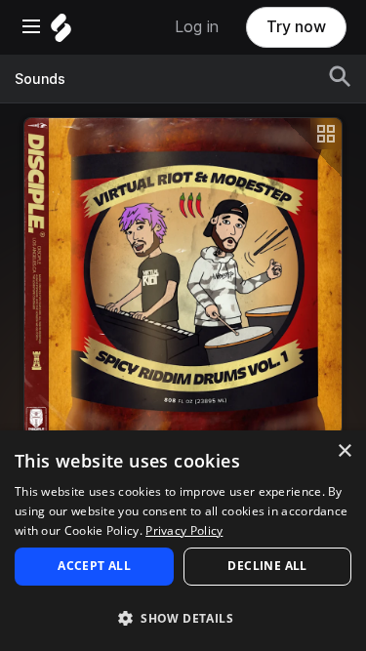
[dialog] (183, 540)
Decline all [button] (266, 565)
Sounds (40, 79)
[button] (183, 617)
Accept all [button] (94, 565)
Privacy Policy (184, 530)
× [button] (344, 451)
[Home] (61, 33)
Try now (296, 27)
